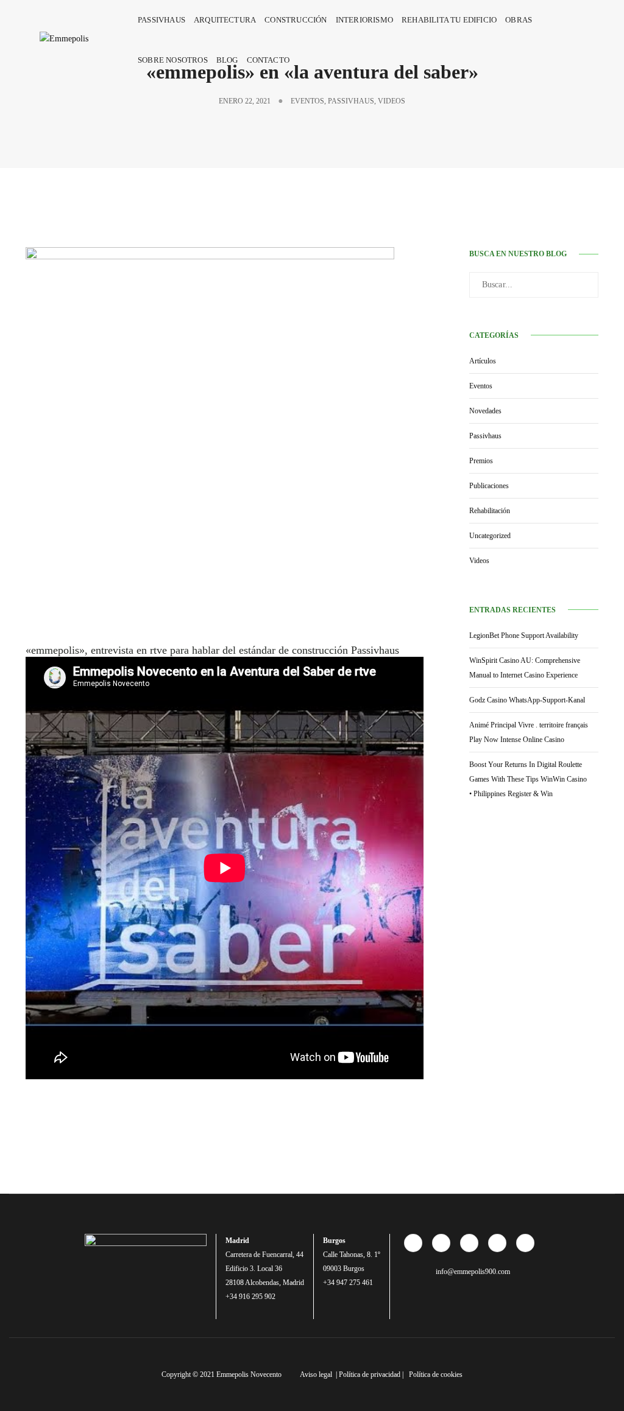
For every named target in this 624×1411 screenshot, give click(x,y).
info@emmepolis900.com (472, 1271)
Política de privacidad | (372, 1374)
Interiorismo (364, 19)
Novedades (485, 411)
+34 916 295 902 (250, 1296)
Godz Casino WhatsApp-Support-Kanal (527, 700)
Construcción (295, 19)
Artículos (482, 361)
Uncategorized (490, 535)
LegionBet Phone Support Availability (523, 635)
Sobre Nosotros (173, 60)
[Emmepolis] (77, 39)
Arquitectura (225, 19)
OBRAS (518, 19)
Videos (391, 101)
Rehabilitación (489, 510)
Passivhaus (161, 19)
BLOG (227, 60)
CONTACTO (268, 60)
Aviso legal (317, 1374)
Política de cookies (436, 1374)
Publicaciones (489, 485)
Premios (481, 461)
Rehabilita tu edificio (449, 19)
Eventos (307, 101)
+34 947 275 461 (348, 1282)
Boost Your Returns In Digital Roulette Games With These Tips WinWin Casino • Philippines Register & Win (528, 779)
